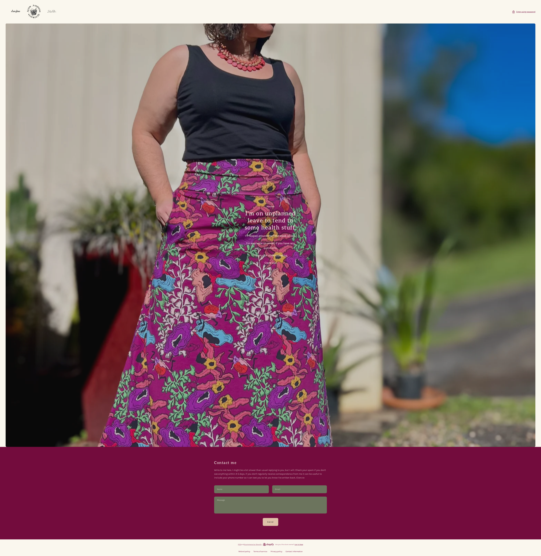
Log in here (299, 544)
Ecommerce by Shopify (253, 544)
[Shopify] (268, 544)
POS (239, 544)
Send (270, 522)
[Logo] (34, 12)
